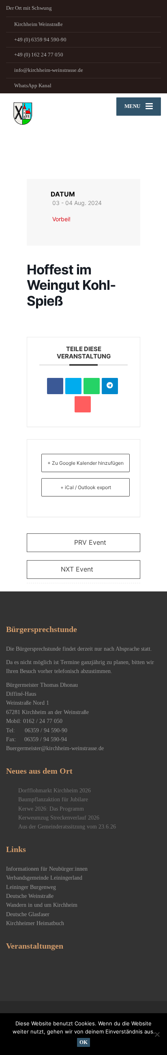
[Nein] (157, 1034)
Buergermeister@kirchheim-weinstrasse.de (55, 748)
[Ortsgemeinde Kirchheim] (45, 129)
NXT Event (77, 569)
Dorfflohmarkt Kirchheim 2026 (54, 790)
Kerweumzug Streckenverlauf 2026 (58, 818)
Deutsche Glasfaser (27, 914)
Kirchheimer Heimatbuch (35, 923)
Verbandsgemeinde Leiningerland (44, 878)
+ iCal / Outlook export (85, 487)
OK (83, 1042)
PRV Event (90, 542)
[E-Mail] (83, 404)
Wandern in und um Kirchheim (41, 905)
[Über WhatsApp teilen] (92, 386)
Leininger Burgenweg (31, 887)
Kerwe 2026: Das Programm (51, 809)
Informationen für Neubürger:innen (47, 869)
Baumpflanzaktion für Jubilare (53, 799)
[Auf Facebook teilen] (55, 386)
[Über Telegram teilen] (110, 386)
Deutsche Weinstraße (30, 896)
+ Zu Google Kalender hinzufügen (85, 463)
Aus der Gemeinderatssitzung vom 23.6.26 (67, 827)
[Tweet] (73, 386)
